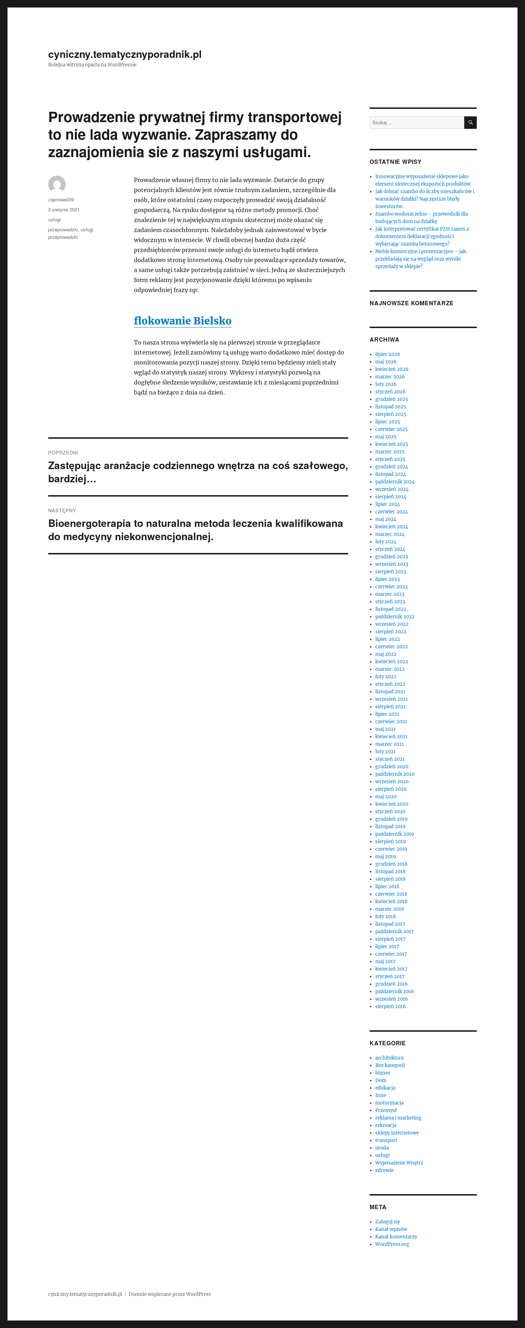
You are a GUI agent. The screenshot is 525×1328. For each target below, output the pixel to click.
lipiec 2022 (387, 639)
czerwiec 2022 (391, 647)
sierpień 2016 (390, 1006)
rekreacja (385, 1125)
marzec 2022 (390, 669)
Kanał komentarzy (396, 1237)
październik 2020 (395, 774)
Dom (380, 1080)
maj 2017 (385, 962)
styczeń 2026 (390, 392)
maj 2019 (385, 857)
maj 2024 (385, 519)
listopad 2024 (390, 474)
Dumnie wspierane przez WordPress (170, 1294)
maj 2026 (386, 362)
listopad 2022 (390, 609)
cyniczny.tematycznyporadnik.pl (125, 53)
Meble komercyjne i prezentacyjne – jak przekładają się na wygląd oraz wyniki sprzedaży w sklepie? (420, 259)
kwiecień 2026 (392, 369)
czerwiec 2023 (391, 587)
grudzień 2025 (391, 399)
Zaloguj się (387, 1222)
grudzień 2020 (391, 767)
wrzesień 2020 (392, 782)
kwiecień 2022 (391, 662)
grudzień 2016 (391, 984)
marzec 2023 (389, 594)
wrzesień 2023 (391, 564)
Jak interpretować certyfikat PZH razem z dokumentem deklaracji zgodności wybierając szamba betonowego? (422, 236)
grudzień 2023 (391, 557)
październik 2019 (394, 834)
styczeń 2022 (390, 684)
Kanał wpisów (391, 1229)
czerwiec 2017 (391, 954)
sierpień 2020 (390, 789)
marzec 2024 (390, 534)
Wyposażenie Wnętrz (399, 1163)
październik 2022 (395, 617)
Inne (380, 1095)
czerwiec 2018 (391, 894)
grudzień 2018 (391, 864)
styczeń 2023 (390, 602)
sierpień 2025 (390, 414)
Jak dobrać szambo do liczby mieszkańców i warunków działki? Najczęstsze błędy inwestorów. (424, 199)
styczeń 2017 (390, 977)
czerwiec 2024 (391, 512)
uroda (382, 1148)
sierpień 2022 (390, 632)
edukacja (385, 1088)
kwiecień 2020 (391, 804)
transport (386, 1140)
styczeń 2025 (390, 459)
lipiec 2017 (387, 947)
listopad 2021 (390, 692)
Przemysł (386, 1110)
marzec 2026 (390, 377)
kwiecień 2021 (391, 737)
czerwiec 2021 (391, 722)
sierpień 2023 (390, 572)
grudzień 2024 (391, 467)
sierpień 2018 (390, 879)
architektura (389, 1058)
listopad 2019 (390, 827)
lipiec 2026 (387, 354)
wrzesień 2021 (391, 699)
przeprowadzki (63, 229)
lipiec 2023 (387, 579)
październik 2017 (394, 932)
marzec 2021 (389, 744)
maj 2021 (385, 729)
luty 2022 (385, 677)
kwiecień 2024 (391, 527)
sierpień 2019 (390, 842)
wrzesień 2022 (392, 624)
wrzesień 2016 (391, 999)
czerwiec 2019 (391, 849)
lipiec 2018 (387, 887)
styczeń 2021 (390, 759)
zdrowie (384, 1170)
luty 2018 (385, 917)
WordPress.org (392, 1244)
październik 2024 (395, 482)
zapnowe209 (61, 199)
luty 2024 (385, 542)
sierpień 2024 (390, 497)
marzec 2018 (389, 909)
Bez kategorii (390, 1065)
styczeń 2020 (390, 812)
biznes (382, 1073)
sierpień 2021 (390, 707)
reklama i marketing (398, 1118)
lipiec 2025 (387, 422)
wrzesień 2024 (392, 489)
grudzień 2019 (391, 819)
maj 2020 (385, 797)
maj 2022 (385, 654)
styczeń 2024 (390, 549)
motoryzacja (389, 1103)
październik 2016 (394, 992)
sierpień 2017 (390, 939)
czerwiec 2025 (391, 429)
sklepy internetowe (397, 1133)
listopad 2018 (390, 872)
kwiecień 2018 (391, 902)
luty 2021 (385, 752)
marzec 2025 (390, 452)
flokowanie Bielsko (183, 321)
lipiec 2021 (387, 714)
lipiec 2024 (387, 504)
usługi (54, 219)
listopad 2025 (390, 407)
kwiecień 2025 (391, 444)
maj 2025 (385, 437)
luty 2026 (386, 384)
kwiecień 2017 (391, 969)
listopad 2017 (390, 924)
